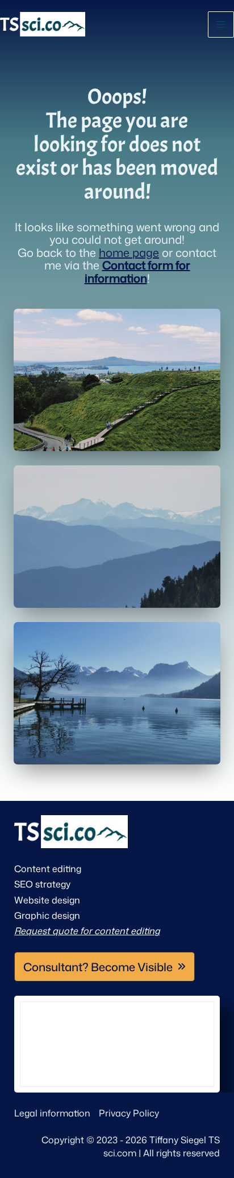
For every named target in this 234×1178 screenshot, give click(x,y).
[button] (104, 966)
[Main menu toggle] (221, 24)
